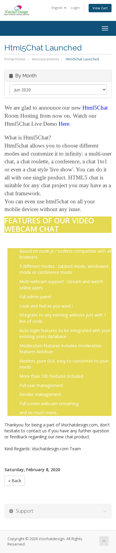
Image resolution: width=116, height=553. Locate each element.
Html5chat (17, 145)
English (57, 7)
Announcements (45, 59)
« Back (14, 480)
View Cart (100, 8)
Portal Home (14, 59)
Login (75, 7)
